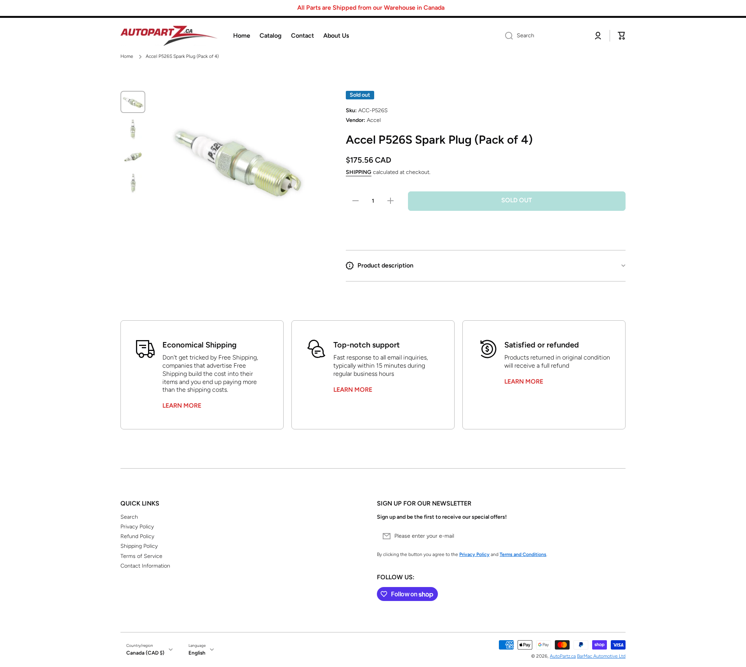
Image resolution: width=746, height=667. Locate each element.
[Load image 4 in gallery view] (132, 183)
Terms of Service (141, 556)
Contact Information (145, 566)
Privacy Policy (137, 526)
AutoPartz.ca (563, 656)
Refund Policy (137, 536)
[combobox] (542, 35)
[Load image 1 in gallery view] (132, 102)
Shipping (358, 172)
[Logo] (169, 36)
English (197, 653)
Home (126, 56)
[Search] (506, 35)
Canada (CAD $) (145, 653)
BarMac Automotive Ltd (601, 656)
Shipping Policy (139, 546)
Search (129, 517)
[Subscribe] (616, 536)
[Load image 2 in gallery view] (132, 129)
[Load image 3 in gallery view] (132, 156)
